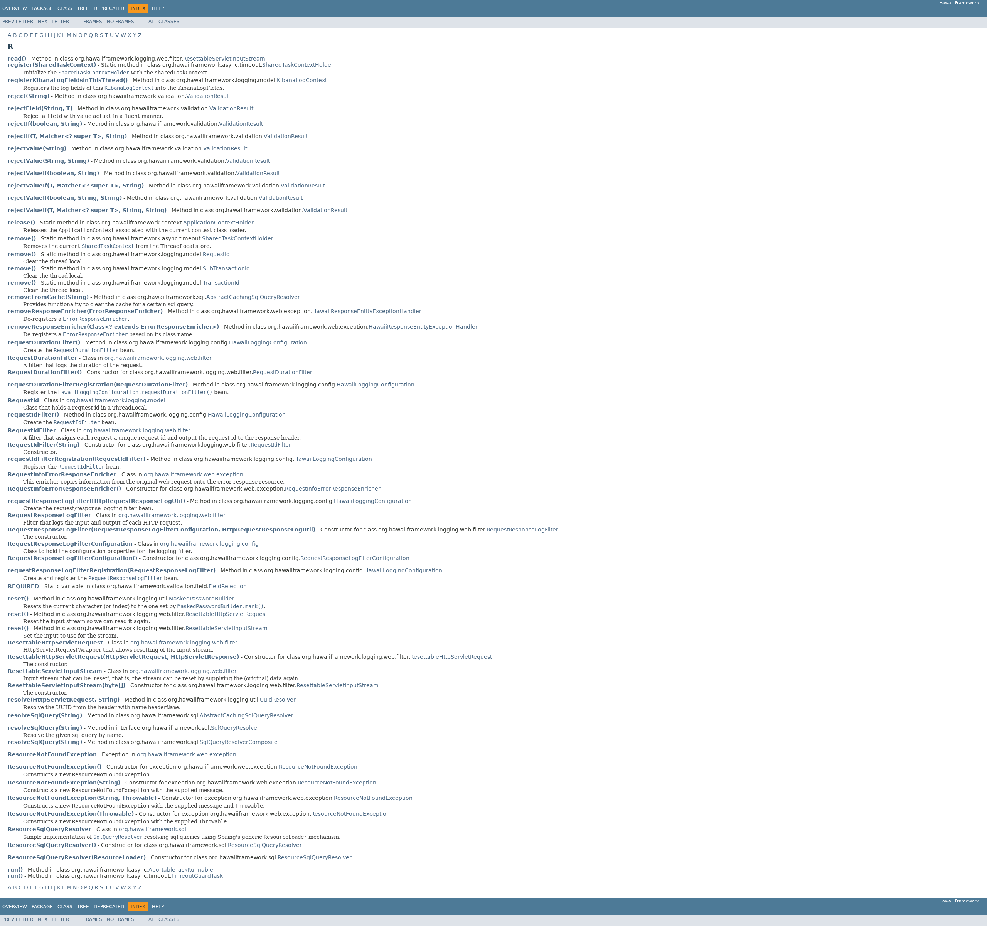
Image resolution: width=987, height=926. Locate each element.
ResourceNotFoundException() (54, 767)
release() (21, 222)
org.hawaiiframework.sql (152, 829)
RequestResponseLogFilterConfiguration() (72, 558)
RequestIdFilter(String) (43, 445)
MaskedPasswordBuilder (201, 598)
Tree (83, 8)
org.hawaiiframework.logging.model (115, 400)
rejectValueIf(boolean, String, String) (65, 198)
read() (17, 59)
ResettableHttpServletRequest (226, 614)
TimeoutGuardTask (197, 876)
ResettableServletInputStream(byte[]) (66, 685)
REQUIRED (23, 586)
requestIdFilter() (33, 415)
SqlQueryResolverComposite (239, 742)
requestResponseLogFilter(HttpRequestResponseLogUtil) (96, 501)
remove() (22, 238)
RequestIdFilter (271, 445)
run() (15, 870)
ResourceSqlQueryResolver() (52, 845)
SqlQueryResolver (235, 728)
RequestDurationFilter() (45, 372)
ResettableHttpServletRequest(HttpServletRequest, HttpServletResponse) (123, 657)
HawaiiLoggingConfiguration (268, 342)
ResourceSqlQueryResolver (265, 845)
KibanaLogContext (302, 80)
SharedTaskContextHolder (297, 65)
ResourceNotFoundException (318, 767)
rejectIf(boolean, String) (45, 124)
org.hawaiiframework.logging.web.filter (158, 358)
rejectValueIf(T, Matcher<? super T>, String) (76, 185)
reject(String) (28, 96)
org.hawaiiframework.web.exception (193, 474)
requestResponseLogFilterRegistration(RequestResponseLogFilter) (112, 570)
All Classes (164, 21)
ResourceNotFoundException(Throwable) (71, 814)
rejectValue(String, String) (48, 161)
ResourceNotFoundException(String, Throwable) (82, 798)
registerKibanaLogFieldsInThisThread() (68, 80)
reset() (18, 598)
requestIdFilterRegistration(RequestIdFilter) (76, 459)
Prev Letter (17, 21)
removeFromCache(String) (48, 297)
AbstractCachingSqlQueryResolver (253, 297)
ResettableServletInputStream (224, 59)
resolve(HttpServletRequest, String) (64, 700)
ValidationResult (208, 96)
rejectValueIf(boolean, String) (53, 173)
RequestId (216, 254)
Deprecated (109, 8)
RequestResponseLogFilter (522, 529)
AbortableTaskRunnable (180, 870)
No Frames (120, 21)
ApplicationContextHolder (218, 222)
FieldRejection (228, 586)
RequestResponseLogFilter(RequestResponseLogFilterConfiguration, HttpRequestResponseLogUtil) (161, 529)
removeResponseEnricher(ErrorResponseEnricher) (85, 311)
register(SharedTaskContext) (52, 65)
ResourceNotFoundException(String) (64, 782)
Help (158, 8)
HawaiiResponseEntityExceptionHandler (366, 311)
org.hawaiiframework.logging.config (209, 544)
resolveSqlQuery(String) (45, 715)
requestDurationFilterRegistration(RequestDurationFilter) (98, 384)
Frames (92, 21)
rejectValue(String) (37, 148)
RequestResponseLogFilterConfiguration (354, 558)
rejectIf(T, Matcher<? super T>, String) (67, 136)
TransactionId (221, 283)
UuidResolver (278, 700)
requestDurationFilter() (44, 342)
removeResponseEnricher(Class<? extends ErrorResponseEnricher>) (113, 327)
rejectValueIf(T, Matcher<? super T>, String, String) (87, 210)
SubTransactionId (226, 268)
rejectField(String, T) (40, 108)
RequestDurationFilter (282, 372)
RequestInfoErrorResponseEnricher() (64, 489)
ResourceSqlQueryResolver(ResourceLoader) (77, 857)
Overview (14, 8)
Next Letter (53, 21)
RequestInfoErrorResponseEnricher (333, 489)
